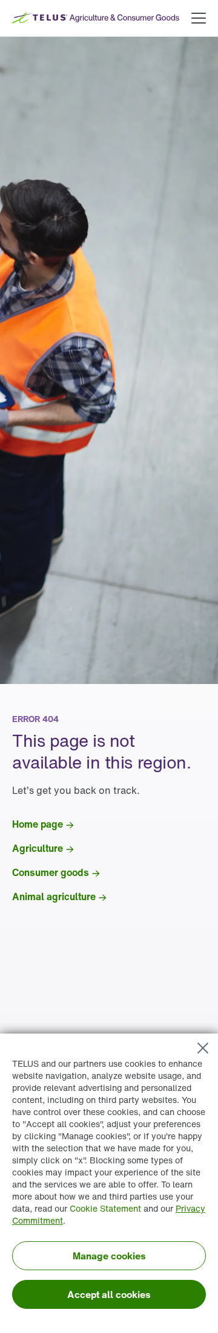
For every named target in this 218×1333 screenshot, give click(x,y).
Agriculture (37, 848)
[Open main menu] (198, 18)
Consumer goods (50, 872)
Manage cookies (109, 1255)
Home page (37, 824)
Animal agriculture (54, 896)
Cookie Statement (105, 1208)
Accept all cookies (109, 1294)
